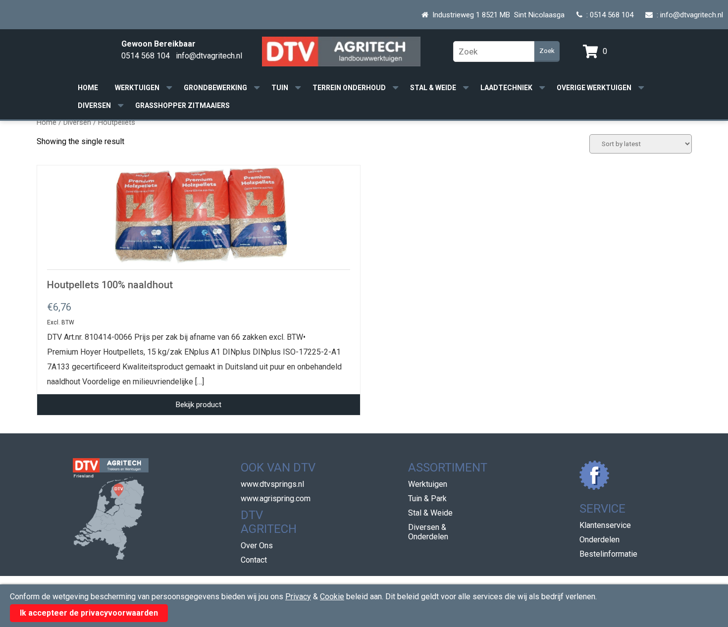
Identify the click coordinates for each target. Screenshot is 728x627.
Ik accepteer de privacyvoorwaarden (89, 613)
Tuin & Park (427, 498)
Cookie (332, 596)
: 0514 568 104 (607, 14)
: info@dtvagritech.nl (688, 14)
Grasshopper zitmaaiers (182, 105)
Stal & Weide (433, 88)
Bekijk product (198, 404)
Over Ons (257, 545)
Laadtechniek (506, 88)
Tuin (279, 88)
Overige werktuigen (594, 88)
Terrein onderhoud (349, 88)
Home (88, 88)
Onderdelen (599, 539)
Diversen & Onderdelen (428, 531)
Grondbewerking (215, 88)
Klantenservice (605, 525)
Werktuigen (137, 88)
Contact (254, 560)
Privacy (298, 596)
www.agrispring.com (276, 498)
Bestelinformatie (608, 554)
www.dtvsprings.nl (272, 484)
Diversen (94, 105)
